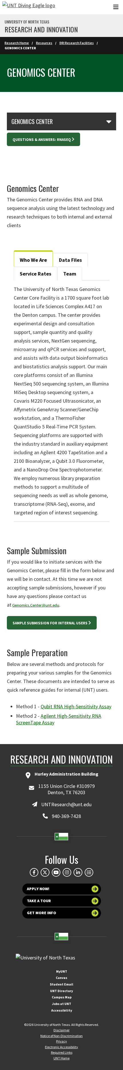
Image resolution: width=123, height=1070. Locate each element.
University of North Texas (27, 22)
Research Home (17, 43)
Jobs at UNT (61, 1004)
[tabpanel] (61, 401)
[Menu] (115, 7)
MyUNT (61, 971)
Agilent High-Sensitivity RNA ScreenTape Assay (58, 719)
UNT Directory (61, 991)
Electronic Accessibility (61, 1047)
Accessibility (61, 1010)
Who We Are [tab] (33, 260)
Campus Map (62, 997)
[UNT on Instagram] (67, 872)
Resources (44, 43)
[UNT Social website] (89, 872)
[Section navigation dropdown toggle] (109, 121)
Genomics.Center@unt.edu (35, 605)
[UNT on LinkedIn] (78, 872)
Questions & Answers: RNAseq (42, 139)
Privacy (61, 1041)
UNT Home (61, 1058)
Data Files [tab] (70, 260)
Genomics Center (32, 121)
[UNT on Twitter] (45, 872)
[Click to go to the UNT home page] (28, 7)
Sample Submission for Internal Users (50, 623)
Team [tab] (69, 273)
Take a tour (39, 900)
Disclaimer (61, 1030)
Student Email (61, 984)
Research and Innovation (41, 29)
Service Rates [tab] (35, 273)
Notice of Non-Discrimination (61, 1036)
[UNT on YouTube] (56, 872)
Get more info (41, 912)
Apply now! (38, 888)
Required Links (61, 1052)
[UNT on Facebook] (34, 872)
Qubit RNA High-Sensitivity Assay (76, 706)
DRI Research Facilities (76, 43)
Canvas (61, 977)
